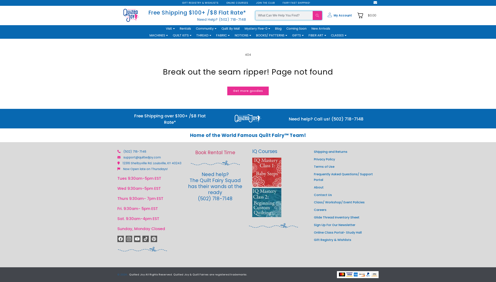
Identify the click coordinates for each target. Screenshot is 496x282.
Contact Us (323, 195)
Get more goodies (248, 91)
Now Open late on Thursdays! (145, 169)
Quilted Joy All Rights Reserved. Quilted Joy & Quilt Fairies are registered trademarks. (188, 274)
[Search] (317, 15)
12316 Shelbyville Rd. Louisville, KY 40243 (152, 163)
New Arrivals (320, 28)
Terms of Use (324, 166)
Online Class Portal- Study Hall (338, 232)
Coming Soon (296, 28)
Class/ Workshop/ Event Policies (339, 202)
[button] (340, 15)
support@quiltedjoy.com (142, 157)
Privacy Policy (324, 159)
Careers (320, 210)
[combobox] (284, 15)
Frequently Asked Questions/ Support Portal (343, 177)
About (319, 187)
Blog (278, 28)
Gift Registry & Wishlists (332, 240)
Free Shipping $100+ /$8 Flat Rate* (197, 12)
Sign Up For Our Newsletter (334, 225)
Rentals (185, 28)
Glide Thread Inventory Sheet (336, 217)
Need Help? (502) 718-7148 (221, 19)
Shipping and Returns (330, 152)
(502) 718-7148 (134, 151)
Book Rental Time (215, 152)
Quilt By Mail (230, 28)
